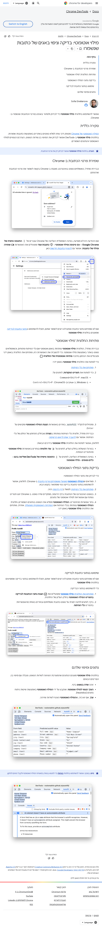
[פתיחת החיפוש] (38, 3)
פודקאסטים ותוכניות (58, 904)
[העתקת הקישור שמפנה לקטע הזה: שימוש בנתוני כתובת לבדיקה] (62, 573)
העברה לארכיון (60, 900)
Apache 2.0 (10, 867)
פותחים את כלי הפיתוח (82, 367)
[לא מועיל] (5, 36)
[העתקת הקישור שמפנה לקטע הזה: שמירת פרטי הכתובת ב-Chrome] (49, 161)
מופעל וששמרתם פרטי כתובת (61, 481)
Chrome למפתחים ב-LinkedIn (20, 900)
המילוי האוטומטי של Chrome (85, 133)
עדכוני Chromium (59, 892)
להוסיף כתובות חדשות (61, 248)
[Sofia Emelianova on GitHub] (86, 106)
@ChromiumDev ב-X (24, 892)
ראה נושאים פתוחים (91, 896)
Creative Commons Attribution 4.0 (49, 867)
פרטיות (88, 915)
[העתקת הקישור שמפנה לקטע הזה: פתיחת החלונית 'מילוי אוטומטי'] (53, 341)
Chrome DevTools (77, 11)
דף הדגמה (58, 489)
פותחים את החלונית (77, 594)
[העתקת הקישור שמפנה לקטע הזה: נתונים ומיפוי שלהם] (69, 667)
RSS (31, 904)
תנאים (96, 915)
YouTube (29, 896)
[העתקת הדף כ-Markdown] (72, 49)
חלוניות (60, 36)
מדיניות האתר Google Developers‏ (70, 870)
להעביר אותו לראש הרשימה (62, 437)
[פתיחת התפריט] (96, 3)
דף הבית (95, 36)
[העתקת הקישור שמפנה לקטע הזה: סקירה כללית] (77, 126)
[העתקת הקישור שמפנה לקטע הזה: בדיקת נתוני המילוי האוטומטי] (55, 468)
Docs (95, 11)
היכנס (6, 3)
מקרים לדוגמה (60, 896)
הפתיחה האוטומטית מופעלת (39, 505)
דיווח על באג (94, 892)
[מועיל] (9, 36)
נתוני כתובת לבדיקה (17, 329)
